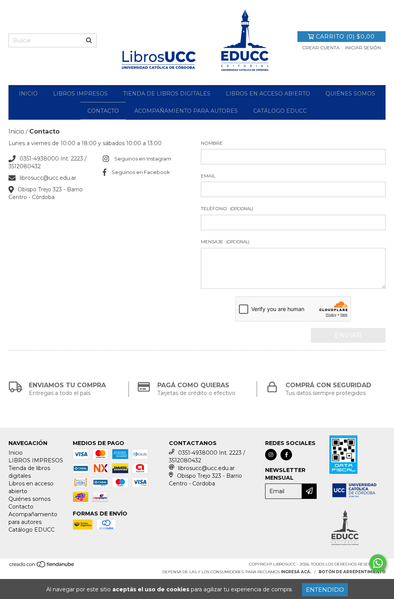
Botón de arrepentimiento (352, 571)
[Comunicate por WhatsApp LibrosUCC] (377, 563)
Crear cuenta (321, 47)
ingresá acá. (296, 571)
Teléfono (227, 208)
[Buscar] (89, 40)
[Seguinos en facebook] (286, 454)
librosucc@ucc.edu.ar (48, 177)
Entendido (325, 589)
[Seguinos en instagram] (271, 454)
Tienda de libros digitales (166, 93)
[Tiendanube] (42, 566)
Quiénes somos (350, 93)
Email (208, 176)
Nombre (212, 143)
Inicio (28, 93)
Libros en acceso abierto (268, 93)
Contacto (103, 110)
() (345, 36)
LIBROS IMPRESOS (80, 93)
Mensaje (225, 241)
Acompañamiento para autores (186, 110)
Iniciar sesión (363, 47)
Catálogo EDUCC (280, 110)
